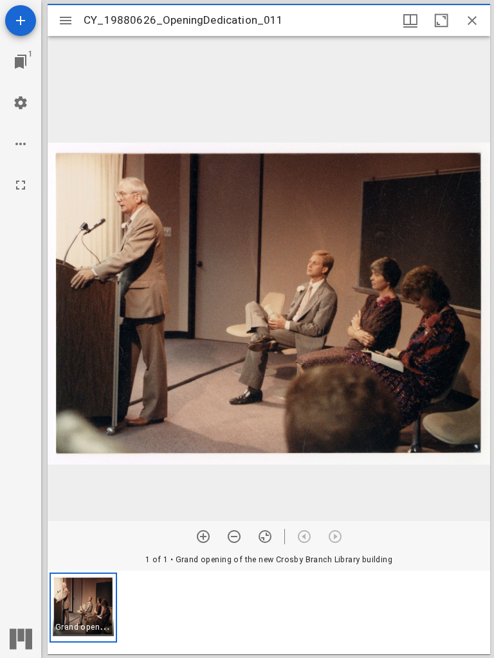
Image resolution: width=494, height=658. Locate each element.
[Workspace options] (20, 144)
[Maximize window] (441, 20)
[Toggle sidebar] (65, 20)
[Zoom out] (234, 536)
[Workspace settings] (20, 102)
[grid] (269, 612)
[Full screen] (20, 185)
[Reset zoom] (265, 536)
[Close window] (472, 20)
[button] (83, 607)
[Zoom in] (203, 536)
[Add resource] (20, 20)
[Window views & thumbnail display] (410, 20)
